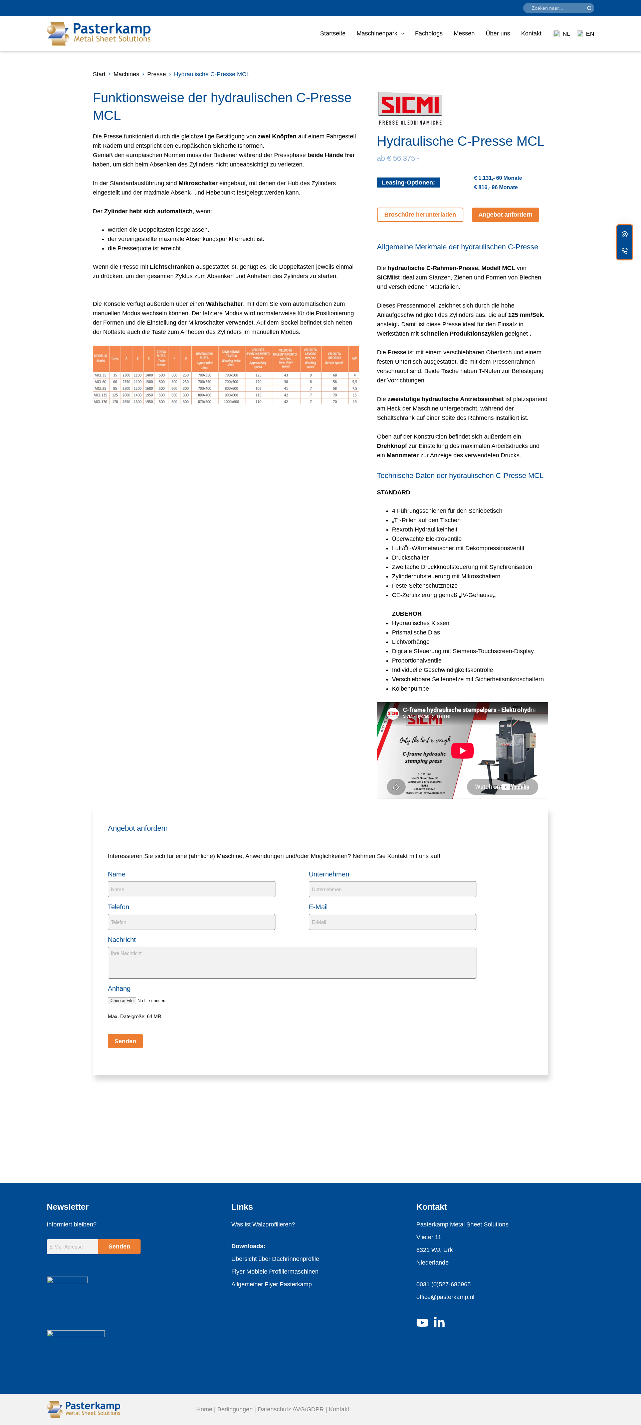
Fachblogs (429, 33)
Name (117, 874)
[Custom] (625, 234)
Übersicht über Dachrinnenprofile (275, 1259)
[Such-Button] (589, 8)
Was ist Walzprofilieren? (263, 1224)
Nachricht (122, 939)
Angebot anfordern (505, 214)
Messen (464, 33)
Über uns (498, 33)
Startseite (333, 33)
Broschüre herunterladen (420, 214)
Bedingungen (235, 1409)
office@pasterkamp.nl (445, 1297)
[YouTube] (422, 1323)
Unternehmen (329, 874)
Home (204, 1409)
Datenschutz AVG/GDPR (291, 1409)
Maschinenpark (377, 33)
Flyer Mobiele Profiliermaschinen (274, 1271)
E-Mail (318, 907)
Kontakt (531, 33)
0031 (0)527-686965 (443, 1284)
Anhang (119, 988)
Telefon (118, 907)
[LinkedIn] (439, 1323)
